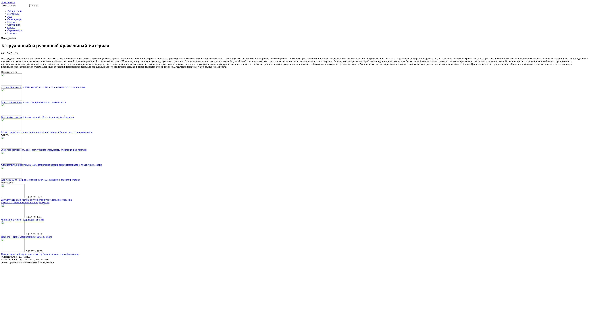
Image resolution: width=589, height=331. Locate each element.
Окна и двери (14, 19)
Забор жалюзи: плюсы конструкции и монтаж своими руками (33, 102)
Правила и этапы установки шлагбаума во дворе (26, 237)
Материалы (13, 13)
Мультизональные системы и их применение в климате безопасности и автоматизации (46, 132)
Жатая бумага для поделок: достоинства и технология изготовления (36, 199)
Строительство (15, 30)
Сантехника (13, 24)
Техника (11, 33)
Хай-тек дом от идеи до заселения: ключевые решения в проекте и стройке (40, 180)
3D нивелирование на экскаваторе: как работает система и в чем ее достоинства (43, 87)
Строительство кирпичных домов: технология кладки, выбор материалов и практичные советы (51, 165)
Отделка (11, 22)
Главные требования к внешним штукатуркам (25, 202)
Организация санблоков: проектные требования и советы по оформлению (40, 254)
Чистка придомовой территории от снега (22, 219)
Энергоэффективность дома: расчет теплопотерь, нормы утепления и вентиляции (44, 149)
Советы (11, 27)
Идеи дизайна (14, 11)
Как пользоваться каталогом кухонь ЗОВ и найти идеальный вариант (37, 117)
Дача (9, 16)
